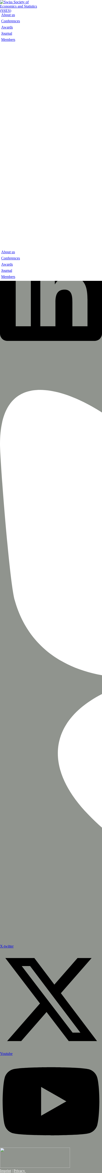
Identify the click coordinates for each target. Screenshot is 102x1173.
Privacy (20, 1171)
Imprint (5, 1171)
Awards (7, 27)
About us (8, 15)
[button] (51, 147)
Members (8, 40)
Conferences (10, 21)
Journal (6, 33)
